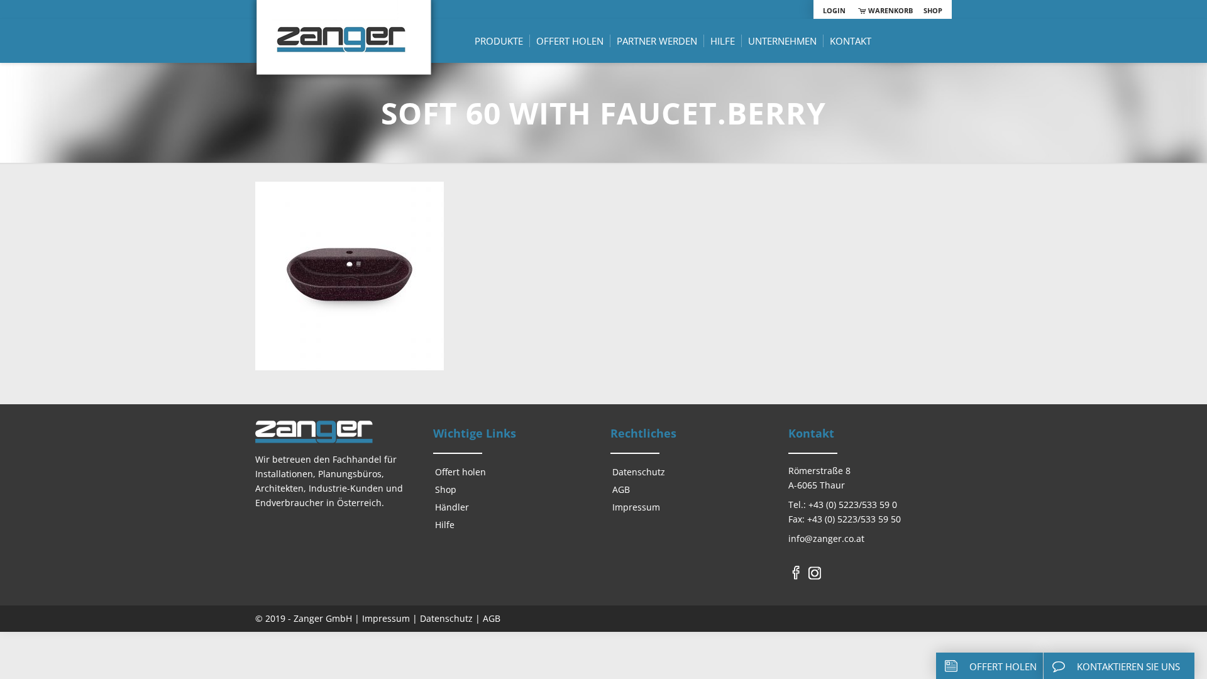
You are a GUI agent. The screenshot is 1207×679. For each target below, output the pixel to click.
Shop (932, 10)
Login (834, 10)
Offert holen (460, 472)
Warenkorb (889, 10)
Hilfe (445, 525)
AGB (621, 489)
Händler (452, 507)
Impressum (636, 507)
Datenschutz (638, 472)
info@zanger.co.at (826, 538)
